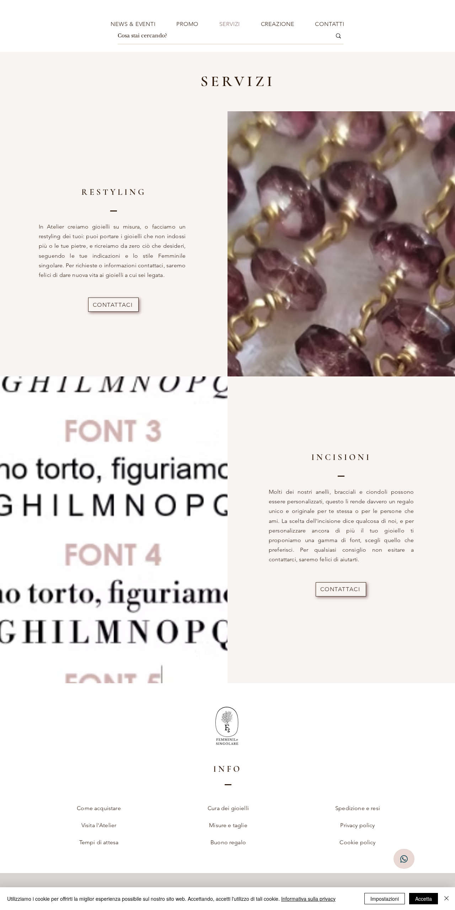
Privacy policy (357, 825)
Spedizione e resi (357, 808)
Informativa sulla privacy (308, 898)
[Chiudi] (446, 898)
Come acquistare (99, 808)
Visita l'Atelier (99, 825)
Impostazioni (384, 898)
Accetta (423, 898)
